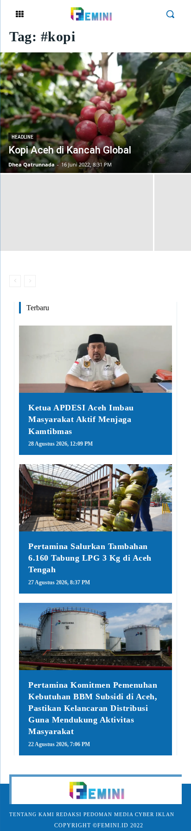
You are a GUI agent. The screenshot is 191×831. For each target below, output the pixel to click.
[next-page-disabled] (30, 281)
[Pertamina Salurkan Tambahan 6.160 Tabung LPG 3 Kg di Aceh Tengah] (95, 497)
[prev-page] (15, 281)
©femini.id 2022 (118, 825)
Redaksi (69, 814)
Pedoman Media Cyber (118, 814)
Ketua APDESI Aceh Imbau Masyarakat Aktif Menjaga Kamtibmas (81, 419)
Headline (22, 137)
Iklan (165, 814)
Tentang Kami (31, 814)
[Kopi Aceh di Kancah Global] (95, 112)
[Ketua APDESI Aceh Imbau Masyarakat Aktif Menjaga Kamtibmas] (95, 359)
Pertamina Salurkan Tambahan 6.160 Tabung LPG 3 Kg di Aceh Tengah (90, 558)
